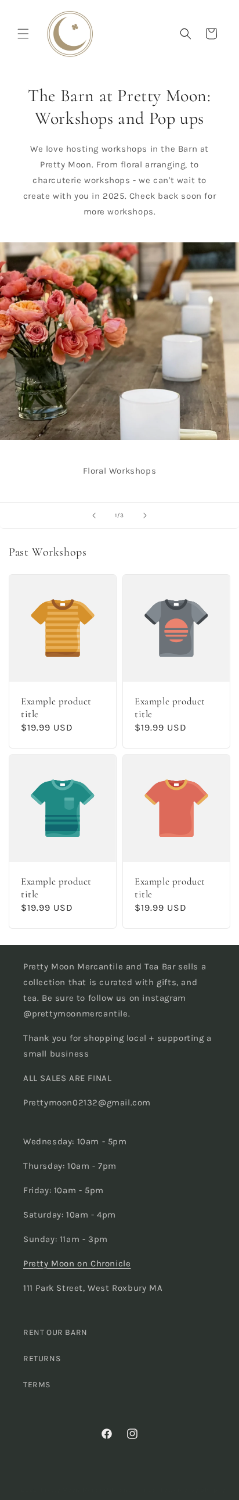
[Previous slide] (94, 515)
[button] (23, 33)
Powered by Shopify (193, 1490)
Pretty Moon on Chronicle (77, 1263)
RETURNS (41, 1358)
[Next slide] (145, 515)
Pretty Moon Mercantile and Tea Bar (100, 1490)
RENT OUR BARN (55, 1332)
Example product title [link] (56, 707)
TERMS (36, 1385)
